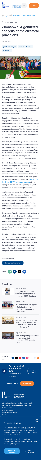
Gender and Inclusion (12, 263)
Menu (34, 6)
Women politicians (25, 47)
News (9, 15)
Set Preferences (29, 451)
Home (3, 15)
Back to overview (10, 22)
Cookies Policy (12, 428)
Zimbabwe (6, 50)
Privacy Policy (26, 428)
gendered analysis (9, 47)
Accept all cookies (11, 451)
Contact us (27, 383)
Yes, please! (33, 371)
